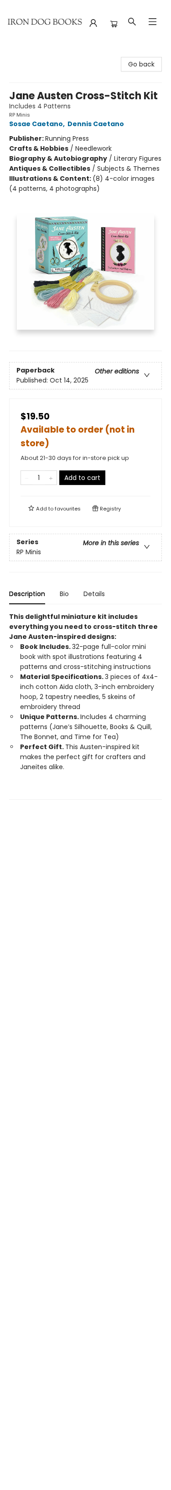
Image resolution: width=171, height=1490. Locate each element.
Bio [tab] (64, 593)
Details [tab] (94, 593)
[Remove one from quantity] (26, 478)
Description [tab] (27, 593)
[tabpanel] (85, 706)
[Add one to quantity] (51, 478)
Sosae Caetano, (37, 123)
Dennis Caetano (95, 123)
